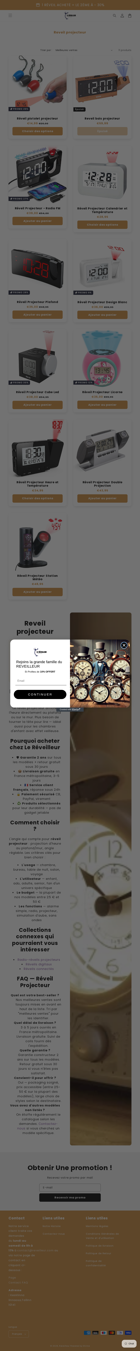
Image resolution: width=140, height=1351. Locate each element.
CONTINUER (40, 694)
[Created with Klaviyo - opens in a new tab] (70, 710)
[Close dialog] (124, 645)
